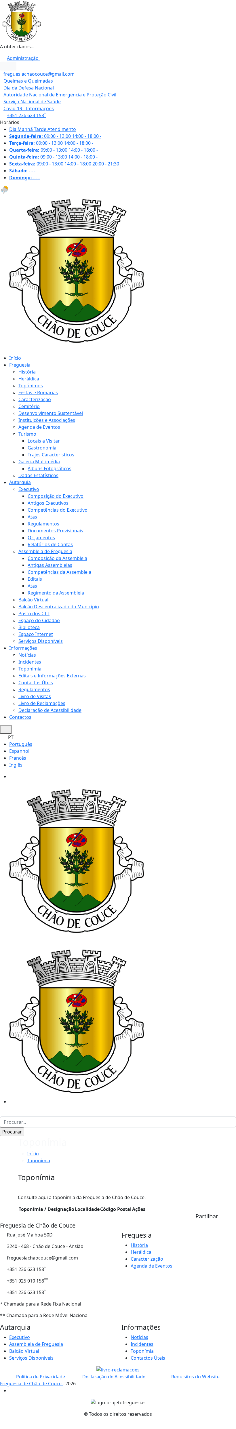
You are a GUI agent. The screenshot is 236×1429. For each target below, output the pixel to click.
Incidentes (29, 662)
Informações (23, 648)
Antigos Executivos (48, 503)
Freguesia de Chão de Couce (31, 1383)
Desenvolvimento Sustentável (50, 413)
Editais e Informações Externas (52, 675)
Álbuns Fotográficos (49, 468)
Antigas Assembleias (50, 565)
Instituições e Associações (46, 420)
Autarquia (20, 482)
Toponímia (29, 669)
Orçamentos (41, 537)
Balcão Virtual (33, 600)
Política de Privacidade (40, 1376)
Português (20, 744)
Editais (35, 579)
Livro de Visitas (34, 696)
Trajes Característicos (51, 454)
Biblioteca (29, 627)
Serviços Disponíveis (40, 641)
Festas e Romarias (38, 392)
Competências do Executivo (57, 510)
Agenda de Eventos (39, 427)
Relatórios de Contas (50, 544)
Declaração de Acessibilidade (49, 710)
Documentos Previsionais (55, 530)
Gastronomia (42, 448)
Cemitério (29, 406)
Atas (32, 517)
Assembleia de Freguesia (45, 551)
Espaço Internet (35, 634)
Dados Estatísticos (38, 475)
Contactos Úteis (35, 682)
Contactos (20, 717)
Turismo (27, 434)
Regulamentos (43, 524)
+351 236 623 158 (26, 115)
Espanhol (19, 751)
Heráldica (28, 379)
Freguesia (20, 365)
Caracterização (34, 399)
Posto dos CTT (34, 613)
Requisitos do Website (195, 1376)
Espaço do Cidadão (39, 620)
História (27, 372)
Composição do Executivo (55, 496)
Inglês (15, 765)
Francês (17, 758)
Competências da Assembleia (59, 572)
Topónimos (30, 385)
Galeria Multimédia (39, 461)
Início (15, 358)
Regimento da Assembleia (56, 593)
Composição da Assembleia (57, 558)
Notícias (27, 655)
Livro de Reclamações (41, 703)
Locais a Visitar (44, 441)
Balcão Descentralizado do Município (58, 606)
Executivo (28, 489)
